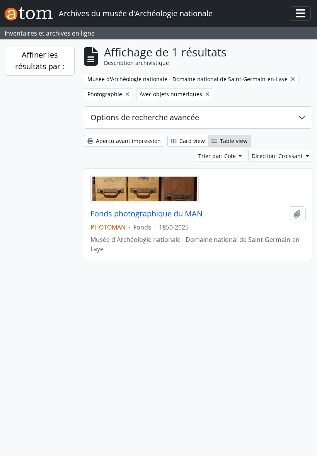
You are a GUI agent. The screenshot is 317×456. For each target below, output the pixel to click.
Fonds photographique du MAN (146, 213)
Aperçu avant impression (127, 141)
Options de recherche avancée (144, 117)
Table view (232, 141)
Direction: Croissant (278, 156)
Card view (191, 141)
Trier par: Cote (217, 156)
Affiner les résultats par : (39, 60)
